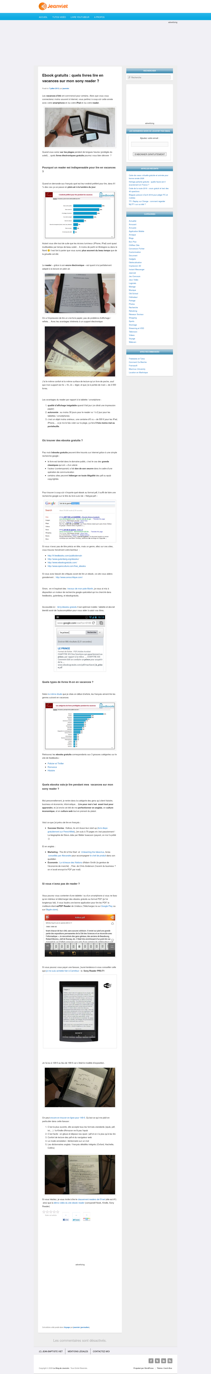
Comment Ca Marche (138, 362)
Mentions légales (78, 1351)
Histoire (51, 770)
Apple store (52, 909)
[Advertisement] (105, 44)
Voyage (67, 1327)
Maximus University (137, 369)
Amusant (132, 224)
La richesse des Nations (70, 862)
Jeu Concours (134, 276)
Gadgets (132, 259)
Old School (133, 293)
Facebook (151, 1360)
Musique (132, 290)
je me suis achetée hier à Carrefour (62, 970)
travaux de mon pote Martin (80, 588)
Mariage (132, 286)
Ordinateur (133, 297)
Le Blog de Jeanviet (61, 1368)
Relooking (133, 310)
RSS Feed (170, 1360)
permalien (85, 1327)
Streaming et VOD (136, 328)
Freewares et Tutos (137, 358)
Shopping (133, 317)
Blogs (131, 238)
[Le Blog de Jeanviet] (105, 6)
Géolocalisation (135, 262)
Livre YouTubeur (80, 17)
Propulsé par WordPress (143, 1368)
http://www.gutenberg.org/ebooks (63, 558)
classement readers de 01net (91, 1199)
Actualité (132, 221)
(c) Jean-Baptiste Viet (51, 1351)
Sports (131, 321)
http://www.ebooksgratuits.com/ (62, 562)
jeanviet (66, 88)
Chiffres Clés (134, 245)
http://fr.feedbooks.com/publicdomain (65, 555)
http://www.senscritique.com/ (69, 577)
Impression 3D (135, 265)
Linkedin (163, 1360)
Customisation (135, 252)
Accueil (43, 17)
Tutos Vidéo (59, 17)
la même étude (55, 693)
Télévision (133, 331)
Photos (132, 304)
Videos (132, 335)
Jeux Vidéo (133, 279)
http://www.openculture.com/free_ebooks (67, 565)
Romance (52, 766)
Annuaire (132, 227)
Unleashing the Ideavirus (92, 851)
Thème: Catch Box (164, 1368)
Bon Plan (133, 241)
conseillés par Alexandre (59, 855)
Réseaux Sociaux (136, 314)
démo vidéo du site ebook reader (69, 1202)
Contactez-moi (101, 1351)
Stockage (133, 324)
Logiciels (132, 283)
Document (133, 255)
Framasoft (133, 365)
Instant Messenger (136, 269)
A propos (99, 17)
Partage (132, 300)
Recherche (133, 307)
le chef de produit (98, 855)
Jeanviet (132, 272)
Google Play (107, 905)
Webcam (132, 342)
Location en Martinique (138, 372)
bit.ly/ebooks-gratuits (67, 606)
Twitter (157, 1360)
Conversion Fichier (136, 248)
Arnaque (132, 234)
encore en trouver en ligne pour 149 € (67, 1117)
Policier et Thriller (56, 763)
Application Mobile (136, 231)
